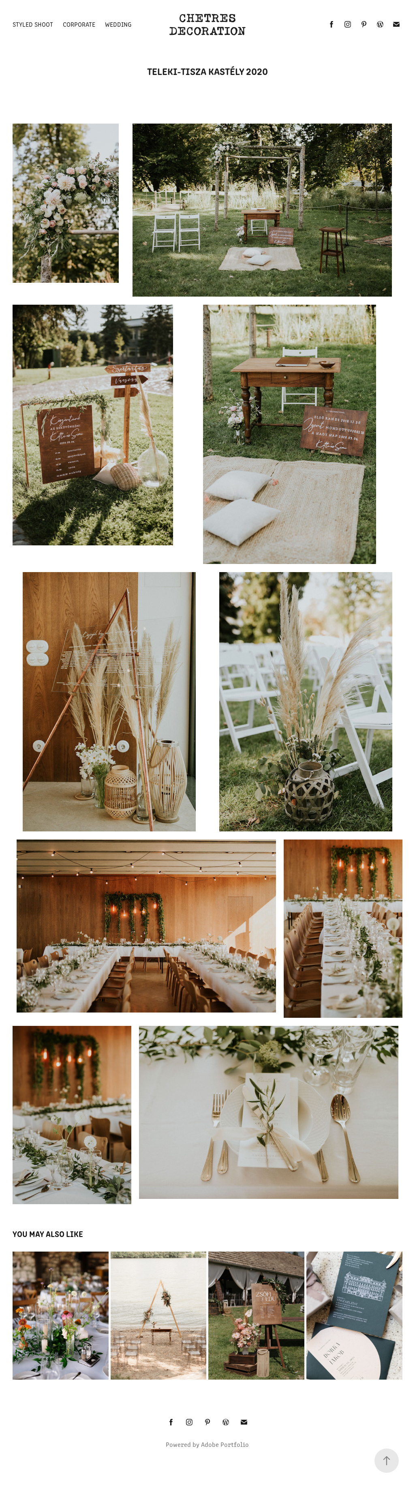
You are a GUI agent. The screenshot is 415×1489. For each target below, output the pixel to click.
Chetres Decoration (207, 24)
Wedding (118, 24)
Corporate (79, 24)
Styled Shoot (33, 24)
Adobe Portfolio (225, 1444)
